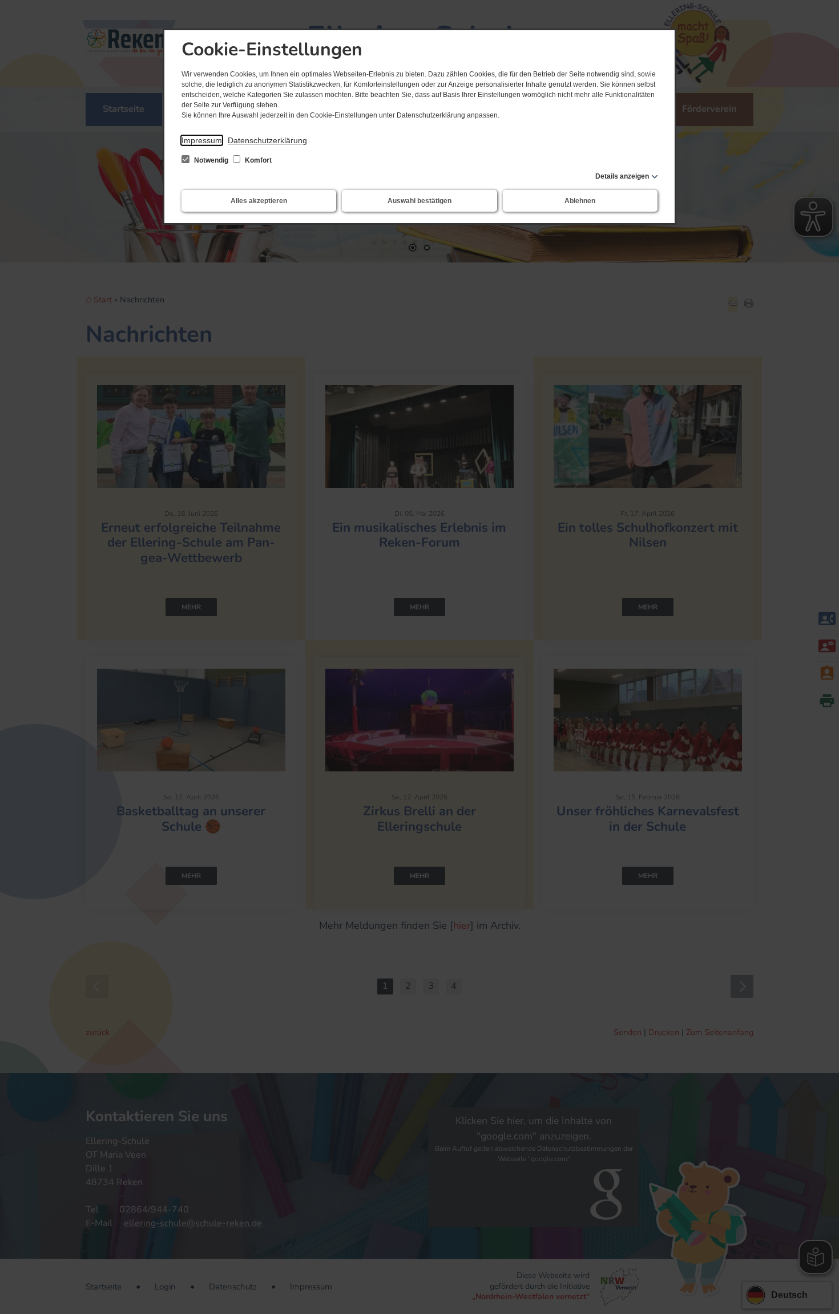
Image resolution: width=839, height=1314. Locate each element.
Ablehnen (579, 201)
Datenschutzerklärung (267, 140)
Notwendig (211, 160)
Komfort (257, 160)
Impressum (201, 140)
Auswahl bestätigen (419, 201)
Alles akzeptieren (259, 201)
